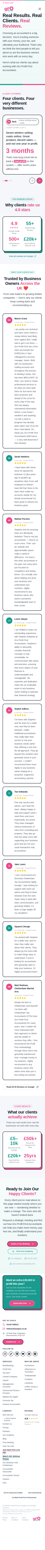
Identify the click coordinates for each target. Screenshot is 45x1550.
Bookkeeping (8, 1365)
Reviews (6, 1431)
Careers (6, 1479)
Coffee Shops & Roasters (31, 1388)
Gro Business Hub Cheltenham (10, 1464)
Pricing (5, 1428)
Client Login (9, 3)
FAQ (4, 1483)
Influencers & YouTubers (30, 1370)
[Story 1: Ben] (3, 180)
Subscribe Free (20, 1303)
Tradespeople (30, 1376)
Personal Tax (8, 1400)
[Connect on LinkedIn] (17, 1353)
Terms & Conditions (14, 1519)
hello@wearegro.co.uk (16, 1329)
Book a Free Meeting (20, 1244)
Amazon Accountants (11, 1404)
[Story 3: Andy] (9, 180)
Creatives (29, 1379)
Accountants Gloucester (8, 1470)
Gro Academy (8, 1435)
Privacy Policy (5, 1519)
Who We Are (8, 1415)
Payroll (5, 1380)
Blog (4, 1439)
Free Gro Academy (24, 1251)
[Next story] (39, 181)
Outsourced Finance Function (11, 1391)
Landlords (29, 1383)
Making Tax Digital (10, 1397)
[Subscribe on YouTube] (23, 1353)
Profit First (7, 1369)
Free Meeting (8, 1442)
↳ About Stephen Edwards (10, 1419)
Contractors (29, 1365)
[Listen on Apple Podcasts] (35, 1353)
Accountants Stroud (11, 1475)
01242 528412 (12, 1324)
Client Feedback (25, 1519)
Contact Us (11, 1342)
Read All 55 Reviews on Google (20, 1087)
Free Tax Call (8, 1446)
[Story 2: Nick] (6, 180)
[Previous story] (32, 181)
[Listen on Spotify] (29, 1353)
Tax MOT (6, 1373)
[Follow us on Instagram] (5, 1353)
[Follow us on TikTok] (11, 1353)
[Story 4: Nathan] (11, 180)
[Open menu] (39, 9)
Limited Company (10, 1377)
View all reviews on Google (21, 256)
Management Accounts (8, 1385)
